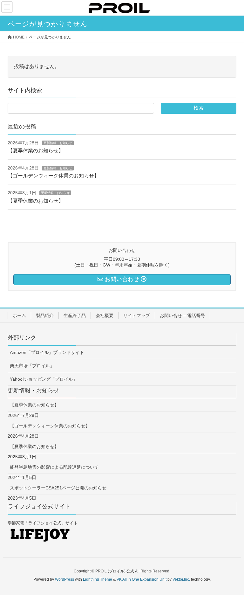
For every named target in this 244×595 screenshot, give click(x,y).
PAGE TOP (232, 571)
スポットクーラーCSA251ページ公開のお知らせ (58, 487)
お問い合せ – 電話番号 (182, 315)
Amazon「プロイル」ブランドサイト (47, 352)
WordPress (64, 579)
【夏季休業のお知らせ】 (36, 150)
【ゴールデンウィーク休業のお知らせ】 (53, 175)
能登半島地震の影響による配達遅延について (54, 467)
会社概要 (104, 315)
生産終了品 (75, 315)
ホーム (19, 315)
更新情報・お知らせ (58, 143)
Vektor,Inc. (181, 579)
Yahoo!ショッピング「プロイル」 (43, 379)
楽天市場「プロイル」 (32, 365)
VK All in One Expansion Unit (141, 579)
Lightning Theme (97, 579)
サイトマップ (136, 315)
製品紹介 (45, 315)
